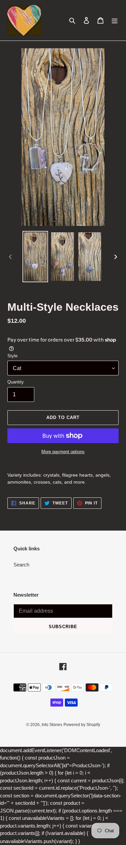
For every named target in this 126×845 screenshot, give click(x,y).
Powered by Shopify (82, 724)
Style (12, 355)
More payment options (63, 451)
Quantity (15, 381)
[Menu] (115, 20)
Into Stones (52, 724)
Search (21, 564)
